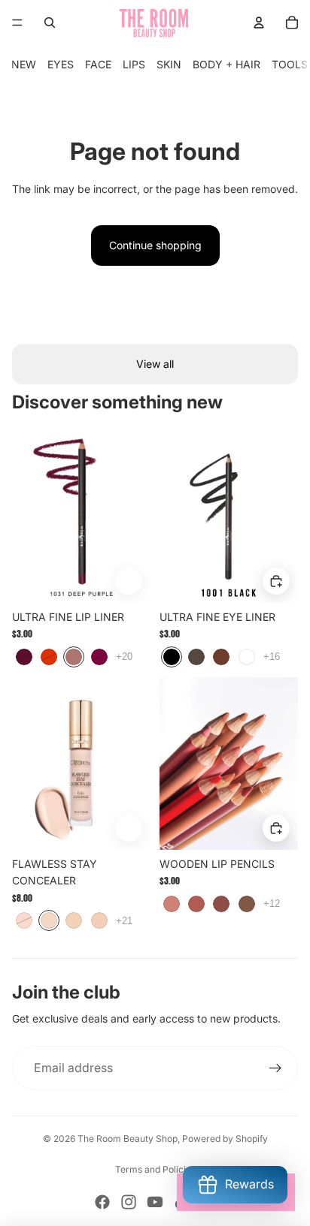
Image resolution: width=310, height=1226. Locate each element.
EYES (60, 64)
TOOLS (290, 64)
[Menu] (17, 22)
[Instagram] (129, 1202)
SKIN (169, 64)
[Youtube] (155, 1202)
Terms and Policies (155, 1169)
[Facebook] (102, 1202)
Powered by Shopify (225, 1138)
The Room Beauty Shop (128, 1138)
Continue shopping (155, 245)
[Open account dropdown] (258, 22)
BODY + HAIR (226, 64)
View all (155, 363)
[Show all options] (124, 657)
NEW (23, 64)
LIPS (134, 64)
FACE (98, 64)
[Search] (49, 22)
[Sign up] (275, 1068)
